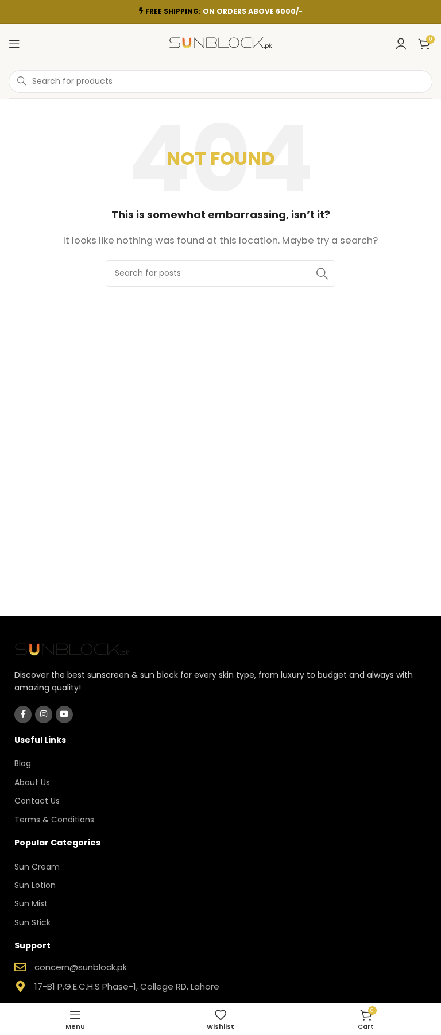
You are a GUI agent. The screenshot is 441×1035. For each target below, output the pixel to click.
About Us (32, 782)
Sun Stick (32, 922)
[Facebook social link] (23, 714)
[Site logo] (220, 43)
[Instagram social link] (43, 714)
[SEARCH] (322, 273)
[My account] (400, 43)
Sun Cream (37, 866)
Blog (22, 763)
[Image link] (71, 649)
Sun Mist (31, 903)
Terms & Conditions (54, 819)
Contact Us (37, 800)
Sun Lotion (35, 885)
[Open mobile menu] (14, 43)
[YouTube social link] (64, 714)
